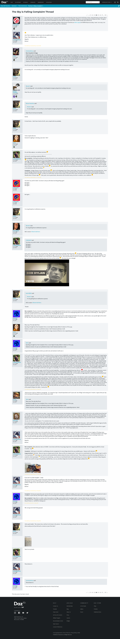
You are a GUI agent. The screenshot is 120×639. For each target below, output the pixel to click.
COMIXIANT (16, 187)
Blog (68, 609)
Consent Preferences (57, 627)
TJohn (14, 143)
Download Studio (106, 2)
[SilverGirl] (17, 313)
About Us (69, 612)
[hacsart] (17, 395)
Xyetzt (14, 76)
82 (92, 15)
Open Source (56, 624)
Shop (12, 2)
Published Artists (97, 612)
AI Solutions (49, 2)
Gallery (81, 609)
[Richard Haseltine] (17, 87)
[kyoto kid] (17, 416)
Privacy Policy (74, 632)
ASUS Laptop (77, 22)
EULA (79, 632)
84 (96, 15)
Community (32, 2)
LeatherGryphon (17, 158)
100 (105, 15)
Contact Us (55, 606)
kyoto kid (15, 420)
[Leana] (17, 51)
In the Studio (83, 606)
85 (98, 15)
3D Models (25, 2)
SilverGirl (15, 318)
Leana (14, 56)
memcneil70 (16, 24)
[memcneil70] (17, 20)
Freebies (96, 609)
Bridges (68, 621)
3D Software (18, 2)
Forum (81, 612)
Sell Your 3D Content (57, 615)
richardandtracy (17, 39)
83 (94, 15)
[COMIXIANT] (17, 183)
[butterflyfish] (17, 226)
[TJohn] (17, 138)
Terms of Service (66, 632)
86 (100, 15)
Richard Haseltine (15, 92)
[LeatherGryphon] (17, 154)
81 (90, 15)
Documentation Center (58, 621)
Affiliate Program (56, 618)
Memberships (41, 2)
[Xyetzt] (17, 72)
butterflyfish (16, 230)
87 (102, 15)
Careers (68, 618)
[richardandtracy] (17, 35)
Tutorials (55, 609)
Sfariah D (28, 86)
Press (68, 615)
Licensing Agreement (57, 632)
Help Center (55, 612)
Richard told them (35, 231)
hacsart (15, 399)
